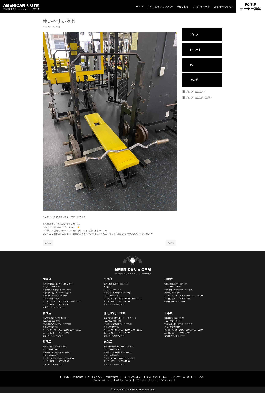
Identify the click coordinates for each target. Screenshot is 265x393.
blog (58, 26)
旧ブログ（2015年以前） (197, 97)
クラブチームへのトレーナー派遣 (188, 377)
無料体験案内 (112, 377)
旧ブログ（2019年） (195, 91)
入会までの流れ (95, 377)
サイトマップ (166, 380)
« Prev (48, 243)
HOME (66, 377)
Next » (171, 243)
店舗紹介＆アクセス (122, 380)
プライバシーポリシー (146, 380)
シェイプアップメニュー (158, 377)
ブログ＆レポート (101, 380)
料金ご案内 (78, 377)
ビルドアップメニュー (132, 377)
